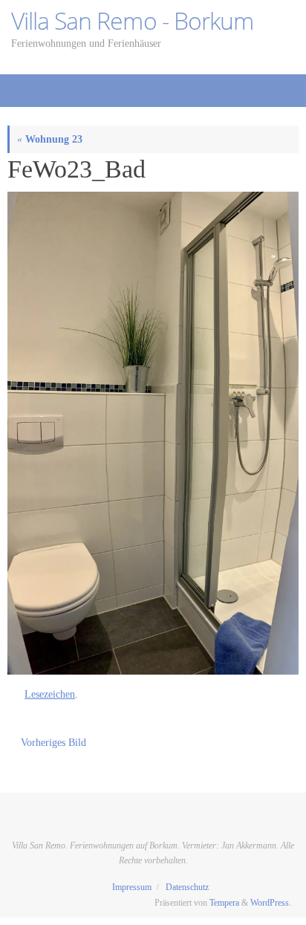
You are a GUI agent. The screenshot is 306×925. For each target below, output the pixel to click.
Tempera (224, 903)
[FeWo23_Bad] (153, 433)
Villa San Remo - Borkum (132, 20)
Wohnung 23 (49, 139)
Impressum (132, 887)
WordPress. (270, 903)
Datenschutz (187, 887)
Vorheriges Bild (53, 742)
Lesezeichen (50, 694)
